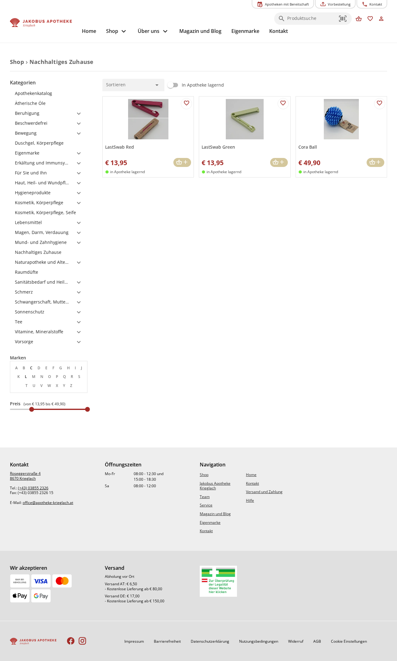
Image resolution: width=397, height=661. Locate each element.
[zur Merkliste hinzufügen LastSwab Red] (186, 103)
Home (251, 474)
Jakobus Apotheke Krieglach (215, 486)
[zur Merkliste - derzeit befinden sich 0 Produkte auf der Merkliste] (370, 19)
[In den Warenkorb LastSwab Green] (279, 162)
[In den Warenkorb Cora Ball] (375, 162)
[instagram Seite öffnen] (82, 641)
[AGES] (218, 581)
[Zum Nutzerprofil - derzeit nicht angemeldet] (381, 19)
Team (205, 496)
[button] (343, 18)
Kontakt (206, 530)
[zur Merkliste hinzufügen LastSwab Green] (283, 103)
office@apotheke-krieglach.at (48, 502)
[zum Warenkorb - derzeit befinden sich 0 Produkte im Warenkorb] (358, 19)
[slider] (48, 409)
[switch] (194, 85)
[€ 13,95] (32, 409)
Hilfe (250, 500)
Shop (204, 474)
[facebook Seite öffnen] (70, 641)
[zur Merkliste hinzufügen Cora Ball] (379, 103)
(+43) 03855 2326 (33, 488)
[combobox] (311, 20)
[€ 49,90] (87, 409)
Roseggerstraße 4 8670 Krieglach (25, 476)
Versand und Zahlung (264, 491)
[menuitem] (89, 31)
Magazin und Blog (215, 513)
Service (206, 505)
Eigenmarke (210, 522)
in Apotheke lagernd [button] (127, 171)
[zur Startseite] (43, 22)
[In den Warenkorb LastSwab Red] (182, 162)
